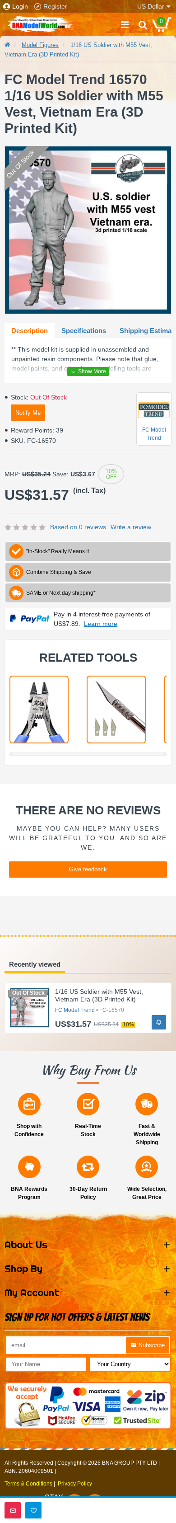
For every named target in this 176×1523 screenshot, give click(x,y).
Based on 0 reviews (78, 527)
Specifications (83, 330)
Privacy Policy (75, 1484)
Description (29, 330)
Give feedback (88, 869)
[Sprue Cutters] (39, 709)
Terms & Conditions (28, 1484)
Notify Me (28, 412)
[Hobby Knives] (116, 709)
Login (20, 6)
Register (55, 6)
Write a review (131, 527)
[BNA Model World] (41, 24)
